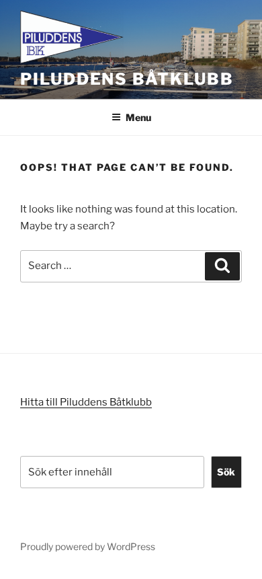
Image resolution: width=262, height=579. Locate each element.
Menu (138, 117)
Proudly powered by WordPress (87, 546)
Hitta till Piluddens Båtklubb (86, 402)
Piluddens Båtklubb (127, 79)
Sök (226, 471)
